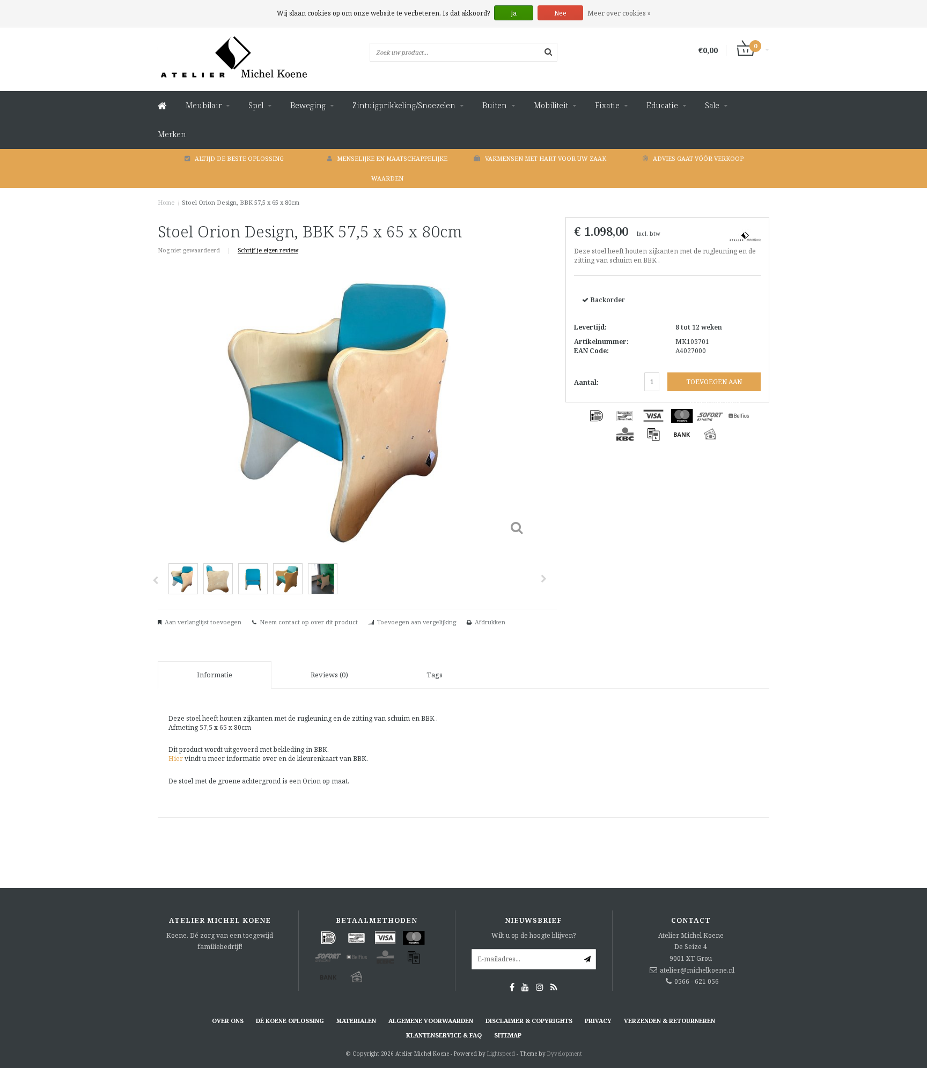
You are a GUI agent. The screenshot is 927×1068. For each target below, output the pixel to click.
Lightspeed (501, 1053)
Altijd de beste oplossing (239, 158)
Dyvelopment (564, 1053)
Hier (176, 758)
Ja (514, 13)
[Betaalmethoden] (596, 416)
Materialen (356, 1021)
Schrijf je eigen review (268, 250)
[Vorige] (155, 580)
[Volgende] (543, 578)
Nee (560, 13)
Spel (255, 105)
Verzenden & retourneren (669, 1021)
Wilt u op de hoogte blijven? (533, 935)
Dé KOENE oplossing (290, 1021)
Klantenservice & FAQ (444, 1035)
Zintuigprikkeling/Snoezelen (403, 105)
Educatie (662, 105)
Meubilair (204, 105)
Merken (172, 134)
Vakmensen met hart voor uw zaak (545, 158)
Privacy (598, 1021)
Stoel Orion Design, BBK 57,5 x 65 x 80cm (240, 202)
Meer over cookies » (619, 13)
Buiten (494, 105)
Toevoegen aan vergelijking (416, 622)
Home (166, 202)
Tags (434, 674)
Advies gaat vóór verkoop (698, 158)
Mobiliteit (551, 105)
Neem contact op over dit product (309, 622)
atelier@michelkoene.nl (697, 970)
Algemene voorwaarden (430, 1021)
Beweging (308, 105)
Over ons (228, 1021)
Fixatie (607, 105)
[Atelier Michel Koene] (745, 235)
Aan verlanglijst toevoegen (203, 622)
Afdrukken (490, 622)
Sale (712, 105)
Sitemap (507, 1035)
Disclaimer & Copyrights (528, 1021)
